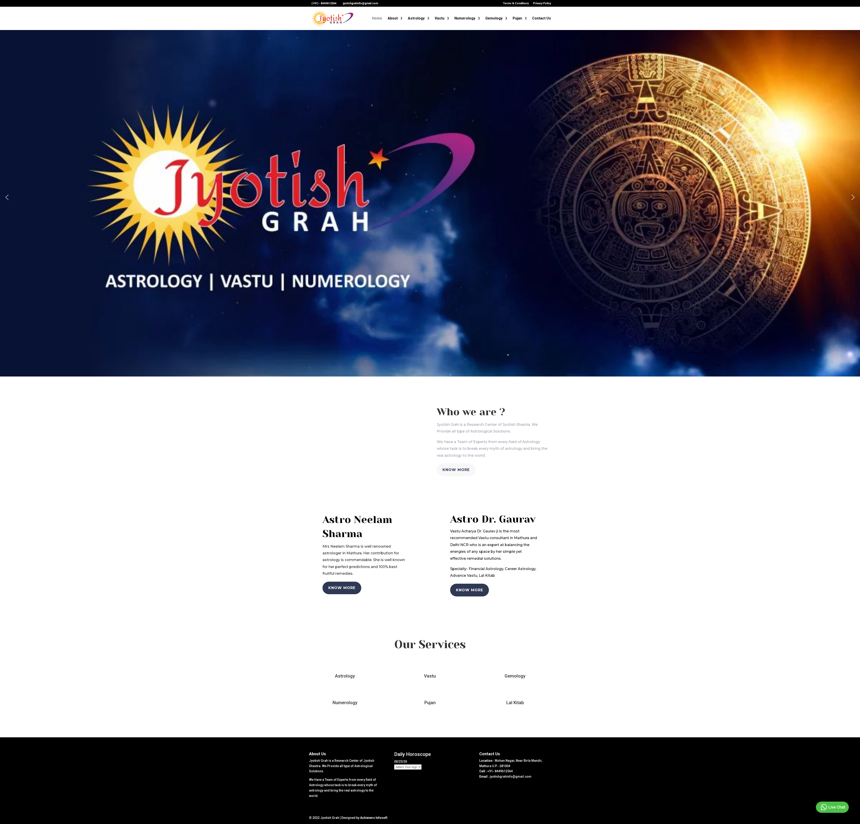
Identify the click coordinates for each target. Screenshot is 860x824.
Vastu (439, 18)
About (393, 18)
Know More (456, 470)
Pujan (517, 18)
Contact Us (541, 18)
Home (377, 18)
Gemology (494, 18)
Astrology (416, 18)
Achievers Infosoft (373, 818)
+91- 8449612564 (500, 771)
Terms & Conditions (516, 3)
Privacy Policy (542, 3)
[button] (7, 197)
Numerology (464, 18)
